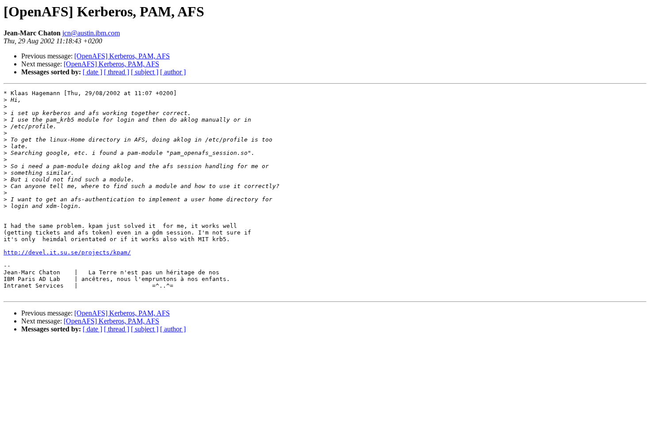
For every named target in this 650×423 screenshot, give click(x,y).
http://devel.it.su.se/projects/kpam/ (67, 252)
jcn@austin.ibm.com (91, 33)
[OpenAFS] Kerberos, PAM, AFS (122, 56)
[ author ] (173, 72)
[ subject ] (144, 72)
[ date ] (92, 72)
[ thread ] (116, 72)
